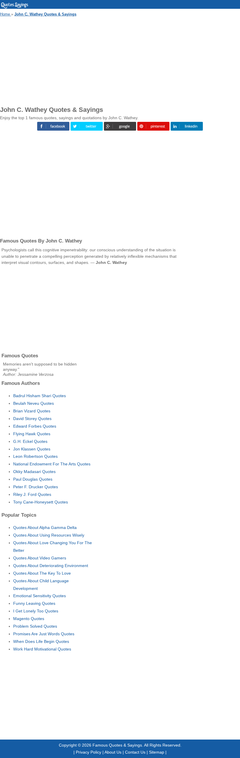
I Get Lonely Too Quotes (35, 611)
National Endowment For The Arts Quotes (51, 464)
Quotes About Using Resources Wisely (48, 535)
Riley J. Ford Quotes (32, 494)
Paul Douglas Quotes (32, 479)
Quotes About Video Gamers (39, 558)
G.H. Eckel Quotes (30, 441)
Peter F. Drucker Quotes (35, 486)
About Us (112, 752)
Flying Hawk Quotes (31, 433)
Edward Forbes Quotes (34, 426)
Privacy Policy (88, 752)
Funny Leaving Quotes (34, 603)
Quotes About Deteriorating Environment (50, 565)
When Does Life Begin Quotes (41, 641)
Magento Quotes (28, 618)
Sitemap (156, 752)
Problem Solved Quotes (35, 626)
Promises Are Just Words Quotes (43, 633)
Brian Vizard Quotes (31, 411)
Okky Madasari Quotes (34, 471)
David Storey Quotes (32, 418)
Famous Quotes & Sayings (117, 745)
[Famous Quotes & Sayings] (14, 7)
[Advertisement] (120, 60)
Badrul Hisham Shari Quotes (39, 395)
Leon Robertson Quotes (35, 456)
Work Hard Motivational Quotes (42, 649)
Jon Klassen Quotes (31, 449)
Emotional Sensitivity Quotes (39, 595)
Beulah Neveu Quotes (33, 403)
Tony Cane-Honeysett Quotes (40, 502)
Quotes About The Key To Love (42, 573)
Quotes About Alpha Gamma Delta (45, 527)
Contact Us (135, 752)
